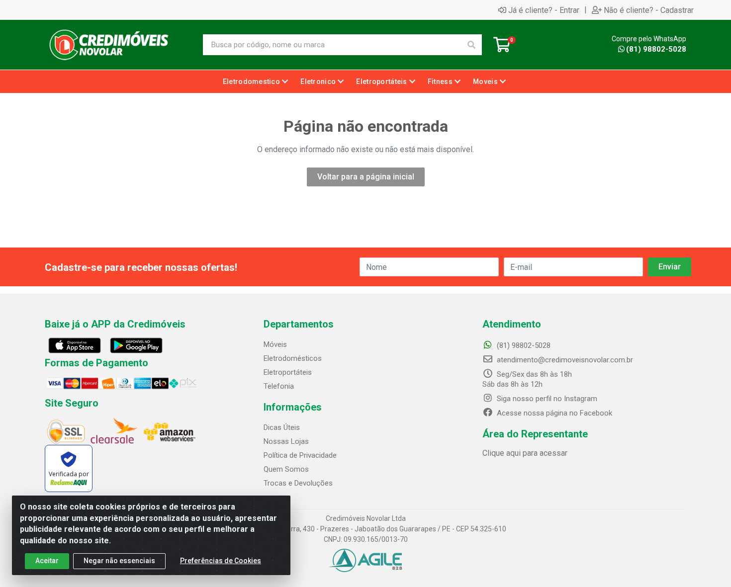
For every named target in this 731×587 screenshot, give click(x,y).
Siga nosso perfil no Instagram (546, 398)
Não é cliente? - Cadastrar (649, 10)
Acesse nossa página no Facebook (553, 413)
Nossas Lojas (286, 441)
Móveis (275, 344)
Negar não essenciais (119, 561)
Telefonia (279, 386)
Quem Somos (286, 469)
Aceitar (47, 561)
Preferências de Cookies (220, 561)
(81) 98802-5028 (656, 49)
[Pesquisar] (471, 44)
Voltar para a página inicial (365, 176)
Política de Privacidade (300, 455)
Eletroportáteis (288, 372)
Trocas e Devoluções (298, 483)
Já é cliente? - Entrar (543, 10)
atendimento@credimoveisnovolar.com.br (565, 359)
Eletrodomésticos (293, 358)
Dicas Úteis (282, 427)
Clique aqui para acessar (524, 453)
